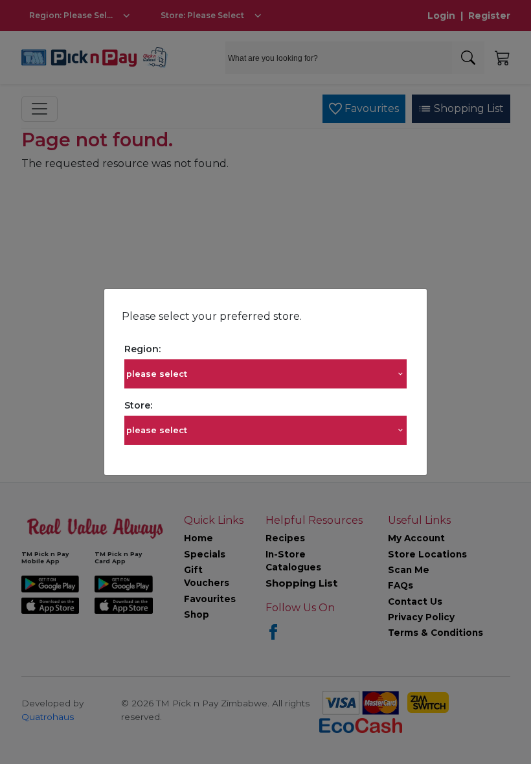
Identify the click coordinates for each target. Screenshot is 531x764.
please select (156, 374)
